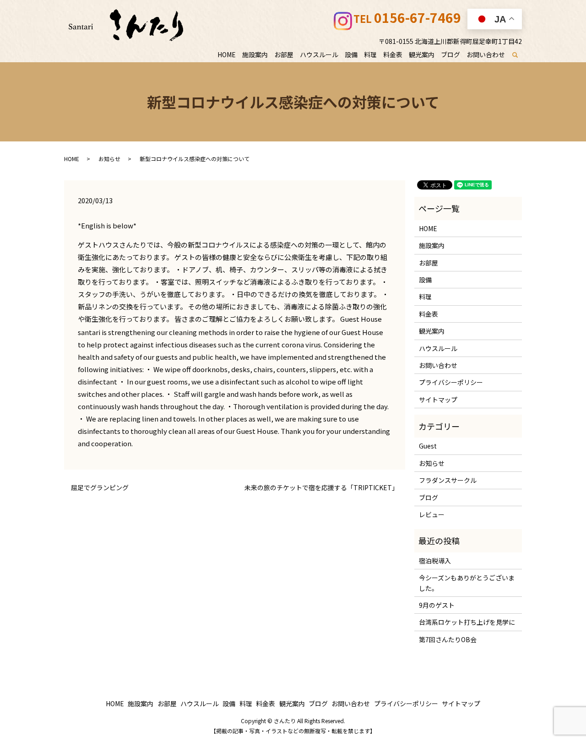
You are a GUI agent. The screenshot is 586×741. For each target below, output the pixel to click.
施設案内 (255, 54)
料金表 (392, 54)
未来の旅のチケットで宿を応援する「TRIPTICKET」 (321, 487)
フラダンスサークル (448, 480)
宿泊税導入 (435, 560)
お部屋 (283, 54)
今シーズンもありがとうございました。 (467, 582)
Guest (428, 445)
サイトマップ (438, 399)
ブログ (450, 54)
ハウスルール (319, 54)
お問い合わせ (486, 54)
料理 (370, 54)
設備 (351, 54)
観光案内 (421, 54)
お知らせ (109, 158)
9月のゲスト (437, 605)
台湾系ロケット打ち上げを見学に (467, 622)
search (520, 54)
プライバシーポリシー (451, 382)
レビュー (432, 514)
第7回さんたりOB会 (448, 639)
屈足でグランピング (100, 487)
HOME (226, 54)
